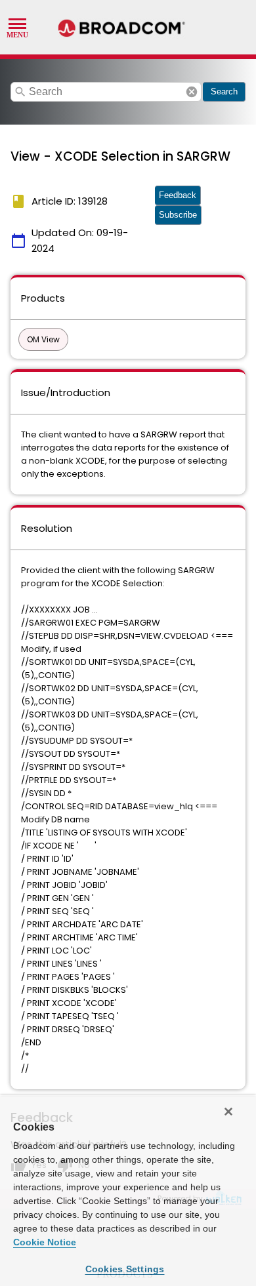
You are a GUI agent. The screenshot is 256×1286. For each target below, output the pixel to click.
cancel (191, 91)
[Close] (228, 1111)
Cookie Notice (44, 1242)
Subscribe (178, 215)
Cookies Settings (125, 1269)
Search (224, 91)
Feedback (177, 195)
